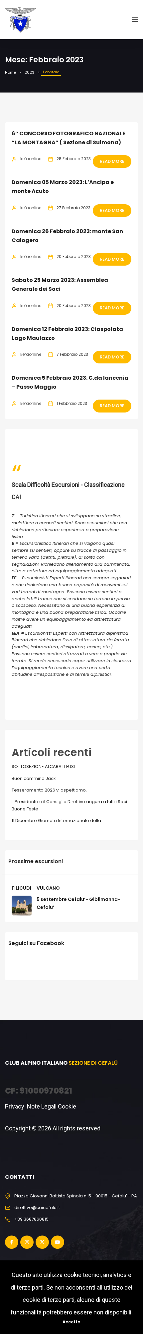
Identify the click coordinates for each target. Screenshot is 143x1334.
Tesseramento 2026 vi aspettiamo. (49, 790)
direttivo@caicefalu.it (37, 1207)
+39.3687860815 (31, 1219)
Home (10, 72)
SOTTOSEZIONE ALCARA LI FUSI (43, 766)
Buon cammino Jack (34, 778)
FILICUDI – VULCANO (36, 888)
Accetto (71, 1322)
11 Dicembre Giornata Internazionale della (56, 820)
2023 (29, 72)
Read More (112, 161)
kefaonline (30, 158)
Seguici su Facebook (36, 943)
